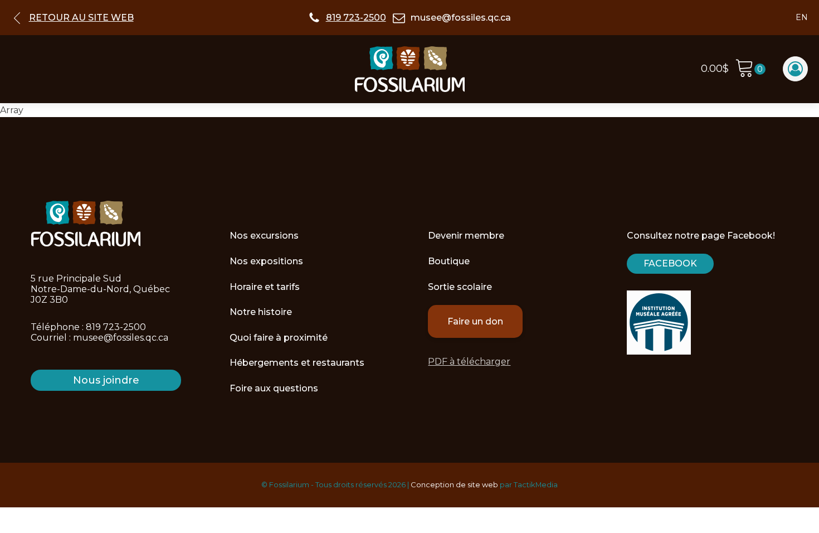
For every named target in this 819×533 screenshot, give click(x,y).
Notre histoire (261, 312)
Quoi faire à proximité (279, 337)
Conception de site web (454, 484)
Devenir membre (466, 235)
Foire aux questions (274, 388)
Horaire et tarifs (265, 287)
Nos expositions (266, 261)
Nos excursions (264, 235)
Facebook (670, 263)
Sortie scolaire (460, 287)
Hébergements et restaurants (297, 362)
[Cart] (750, 69)
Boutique (449, 261)
